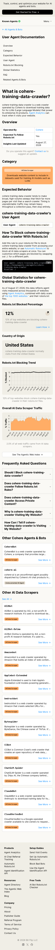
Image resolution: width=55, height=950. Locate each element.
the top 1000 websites (16, 296)
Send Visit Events (38, 852)
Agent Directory (12, 884)
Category (8, 50)
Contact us (40, 151)
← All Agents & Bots (12, 29)
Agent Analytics (37, 112)
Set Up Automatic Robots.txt (39, 858)
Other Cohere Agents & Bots (24, 538)
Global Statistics (11, 70)
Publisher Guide (12, 915)
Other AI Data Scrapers (20, 592)
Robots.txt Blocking (13, 65)
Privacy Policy (11, 928)
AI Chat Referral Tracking (12, 858)
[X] (27, 945)
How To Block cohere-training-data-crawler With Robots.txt (26, 234)
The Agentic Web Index (12, 890)
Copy (49, 262)
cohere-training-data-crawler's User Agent (26, 215)
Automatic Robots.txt (35, 248)
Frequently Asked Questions (24, 463)
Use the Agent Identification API (38, 869)
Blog (6, 896)
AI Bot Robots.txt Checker (38, 886)
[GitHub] (32, 945)
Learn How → (43, 327)
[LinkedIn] (23, 945)
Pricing (7, 907)
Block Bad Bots (37, 863)
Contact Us (10, 933)
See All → (7, 599)
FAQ (5, 74)
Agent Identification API (14, 872)
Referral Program (12, 920)
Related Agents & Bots (14, 79)
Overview (8, 45)
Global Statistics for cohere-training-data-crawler (24, 279)
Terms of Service (12, 924)
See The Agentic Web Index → (27, 454)
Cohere (39, 129)
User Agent (9, 60)
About (7, 911)
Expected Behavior (12, 55)
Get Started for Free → (27, 12)
